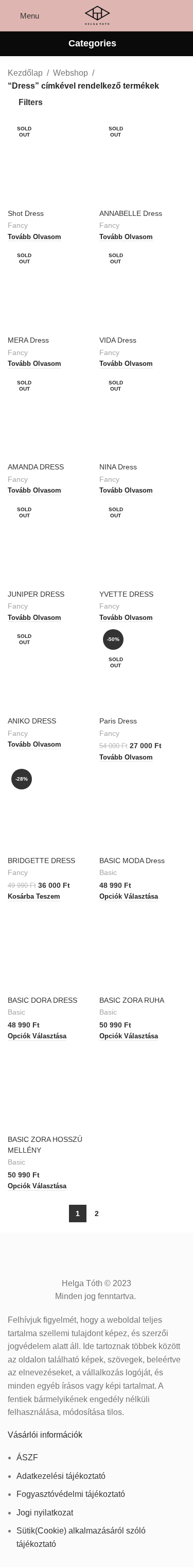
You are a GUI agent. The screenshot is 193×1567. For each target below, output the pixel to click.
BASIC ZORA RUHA (131, 1000)
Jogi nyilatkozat (44, 1512)
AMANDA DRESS (36, 467)
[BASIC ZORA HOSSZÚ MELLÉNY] (51, 1087)
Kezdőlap (25, 73)
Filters (31, 102)
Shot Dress (26, 213)
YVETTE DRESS (126, 594)
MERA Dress (28, 340)
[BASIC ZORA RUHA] (142, 948)
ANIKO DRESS (32, 721)
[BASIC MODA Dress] (142, 808)
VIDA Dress (117, 340)
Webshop (70, 73)
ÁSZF (27, 1457)
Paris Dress (118, 721)
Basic (108, 873)
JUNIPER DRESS (36, 594)
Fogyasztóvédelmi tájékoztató (70, 1494)
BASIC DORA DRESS (42, 1000)
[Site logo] (96, 14)
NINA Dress (118, 467)
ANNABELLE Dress (130, 213)
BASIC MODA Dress (132, 860)
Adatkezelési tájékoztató (61, 1476)
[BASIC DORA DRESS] (51, 948)
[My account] (181, 15)
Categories (92, 43)
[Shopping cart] (162, 15)
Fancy (18, 225)
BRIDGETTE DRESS (41, 860)
